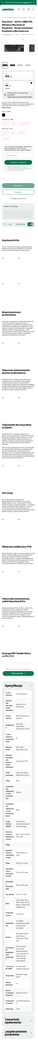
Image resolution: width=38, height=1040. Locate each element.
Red (5, 132)
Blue (13, 132)
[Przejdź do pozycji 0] (5, 65)
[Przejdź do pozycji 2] (13, 65)
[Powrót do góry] (4, 224)
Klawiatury (10, 17)
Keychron (7, 34)
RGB (13, 123)
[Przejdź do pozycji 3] (20, 65)
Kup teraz (18, 192)
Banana (6, 138)
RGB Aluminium (24, 123)
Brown (21, 132)
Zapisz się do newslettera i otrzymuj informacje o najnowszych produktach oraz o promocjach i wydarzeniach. (19, 168)
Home (4, 17)
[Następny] (34, 2)
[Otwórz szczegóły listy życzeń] (24, 9)
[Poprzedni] (3, 2)
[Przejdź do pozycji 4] (28, 65)
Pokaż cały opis (6, 107)
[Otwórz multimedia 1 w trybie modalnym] (23, 39)
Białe (5, 123)
